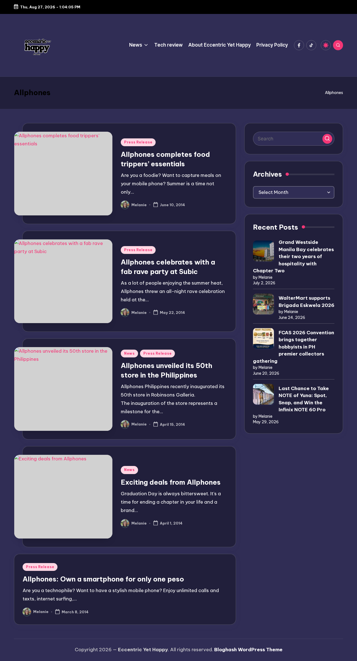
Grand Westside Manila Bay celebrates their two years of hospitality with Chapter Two (293, 256)
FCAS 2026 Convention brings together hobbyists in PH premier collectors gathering (293, 346)
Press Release (138, 142)
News (129, 353)
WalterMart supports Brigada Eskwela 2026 (306, 301)
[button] (327, 138)
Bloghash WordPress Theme (248, 649)
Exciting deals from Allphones (171, 482)
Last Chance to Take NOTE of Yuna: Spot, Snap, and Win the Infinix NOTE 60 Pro (304, 399)
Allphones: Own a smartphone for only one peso (103, 579)
